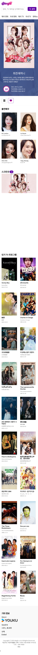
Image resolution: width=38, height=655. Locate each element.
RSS (19, 647)
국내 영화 (13, 16)
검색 (33, 9)
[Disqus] (19, 223)
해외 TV (21, 16)
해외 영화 (5, 16)
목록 (4, 100)
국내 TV (28, 16)
